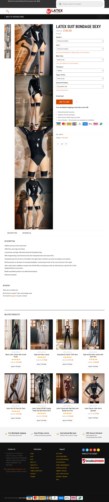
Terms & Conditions (36, 471)
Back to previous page (15, 17)
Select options (16, 366)
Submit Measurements (62, 465)
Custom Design (60, 462)
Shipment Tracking (61, 476)
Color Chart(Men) (61, 456)
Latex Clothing (23, 498)
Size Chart (59, 453)
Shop (31, 456)
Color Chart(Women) (62, 459)
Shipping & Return (61, 468)
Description (12, 233)
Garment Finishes (61, 471)
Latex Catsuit (64, 138)
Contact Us (33, 465)
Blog (31, 459)
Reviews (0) (26, 233)
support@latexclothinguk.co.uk (15, 469)
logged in (13, 296)
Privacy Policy (34, 468)
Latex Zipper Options (62, 474)
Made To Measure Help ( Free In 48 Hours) (78, 52)
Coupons (33, 474)
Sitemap (32, 476)
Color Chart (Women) (72, 63)
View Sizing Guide (61, 52)
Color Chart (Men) (61, 63)
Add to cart (64, 102)
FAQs (57, 479)
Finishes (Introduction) (62, 90)
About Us (33, 462)
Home (32, 453)
